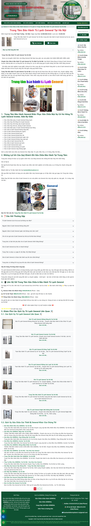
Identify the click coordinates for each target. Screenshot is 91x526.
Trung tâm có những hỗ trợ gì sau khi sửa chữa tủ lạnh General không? (23, 262)
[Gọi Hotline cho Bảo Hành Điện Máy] (3, 511)
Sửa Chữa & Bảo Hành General (19, 26)
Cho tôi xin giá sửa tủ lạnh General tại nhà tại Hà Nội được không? (21, 236)
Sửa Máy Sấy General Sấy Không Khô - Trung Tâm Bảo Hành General (24, 466)
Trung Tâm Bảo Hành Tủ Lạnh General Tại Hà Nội (51, 26)
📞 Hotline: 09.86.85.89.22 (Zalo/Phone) (74, 503)
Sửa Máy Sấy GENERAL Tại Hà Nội (14, 471)
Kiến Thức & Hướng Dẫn (54, 23)
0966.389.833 (81, 64)
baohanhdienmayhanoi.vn (31, 170)
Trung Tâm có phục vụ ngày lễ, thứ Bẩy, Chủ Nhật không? (19, 252)
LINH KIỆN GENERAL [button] (40, 23)
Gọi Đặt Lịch (65, 23)
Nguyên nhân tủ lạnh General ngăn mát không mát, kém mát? (20, 231)
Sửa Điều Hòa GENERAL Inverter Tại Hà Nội (17, 441)
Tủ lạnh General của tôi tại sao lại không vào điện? (17, 220)
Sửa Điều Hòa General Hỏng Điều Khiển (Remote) (18, 477)
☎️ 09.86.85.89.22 (11, 15)
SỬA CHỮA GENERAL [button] (28, 23)
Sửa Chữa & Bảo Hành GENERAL (45, 498)
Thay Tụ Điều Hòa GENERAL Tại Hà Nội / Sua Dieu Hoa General (23, 462)
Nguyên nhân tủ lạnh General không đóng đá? (15, 226)
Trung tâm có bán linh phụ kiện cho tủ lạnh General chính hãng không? (22, 241)
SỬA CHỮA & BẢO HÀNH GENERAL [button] (12, 23)
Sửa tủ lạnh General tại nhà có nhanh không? (15, 247)
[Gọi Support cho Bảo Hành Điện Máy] (3, 522)
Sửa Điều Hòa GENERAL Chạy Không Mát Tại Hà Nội (19, 437)
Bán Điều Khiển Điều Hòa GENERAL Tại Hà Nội (18, 426)
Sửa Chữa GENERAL (45, 502)
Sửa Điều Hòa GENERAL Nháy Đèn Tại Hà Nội (17, 431)
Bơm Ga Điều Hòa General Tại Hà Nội (15, 483)
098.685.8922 (81, 86)
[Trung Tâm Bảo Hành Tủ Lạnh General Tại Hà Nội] (6, 41)
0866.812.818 (81, 76)
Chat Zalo (52, 43)
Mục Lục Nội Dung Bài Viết (11, 50)
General (5, 26)
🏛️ (2, 26)
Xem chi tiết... (43, 325)
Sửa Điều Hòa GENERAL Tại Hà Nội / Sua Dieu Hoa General (21, 450)
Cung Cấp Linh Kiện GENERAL (45, 505)
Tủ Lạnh (32, 26)
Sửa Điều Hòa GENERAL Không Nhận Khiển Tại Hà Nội (20, 445)
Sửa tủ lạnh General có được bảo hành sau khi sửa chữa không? (21, 257)
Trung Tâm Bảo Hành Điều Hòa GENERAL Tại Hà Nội (19, 456)
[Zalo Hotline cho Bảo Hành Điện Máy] (3, 516)
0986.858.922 (81, 52)
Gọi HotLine (38, 43)
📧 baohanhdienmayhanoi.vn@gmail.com (75, 512)
